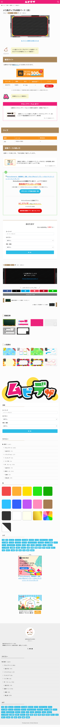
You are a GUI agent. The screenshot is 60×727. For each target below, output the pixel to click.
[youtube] (30, 649)
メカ (20, 13)
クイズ (36, 540)
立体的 (12, 550)
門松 (24, 550)
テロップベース (10, 448)
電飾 (28, 550)
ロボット (24, 13)
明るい (53, 547)
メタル (32, 545)
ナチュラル (40, 542)
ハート (3, 545)
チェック (24, 542)
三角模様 (12, 547)
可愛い (17, 547)
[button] (7, 291)
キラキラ (31, 540)
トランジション (10, 454)
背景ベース (11, 13)
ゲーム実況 (5, 542)
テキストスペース (32, 542)
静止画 (15, 13)
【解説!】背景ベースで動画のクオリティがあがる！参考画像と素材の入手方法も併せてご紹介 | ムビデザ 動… (36, 162)
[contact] (32, 649)
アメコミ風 (24, 540)
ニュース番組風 (48, 542)
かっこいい (17, 540)
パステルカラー (10, 545)
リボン (44, 545)
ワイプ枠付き (5, 547)
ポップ (23, 545)
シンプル (11, 542)
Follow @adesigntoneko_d (30, 279)
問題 (36, 547)
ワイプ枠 (8, 461)
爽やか (7, 550)
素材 (7, 444)
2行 (7, 540)
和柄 (28, 547)
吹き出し (23, 547)
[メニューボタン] (2, 2)
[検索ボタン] (58, 2)
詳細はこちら (49, 86)
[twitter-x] (28, 649)
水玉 (3, 550)
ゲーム (50, 540)
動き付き (9, 451)
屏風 (40, 547)
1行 (3, 540)
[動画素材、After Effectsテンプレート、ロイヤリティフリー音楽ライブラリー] (30, 179)
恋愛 (44, 547)
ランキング (9, 458)
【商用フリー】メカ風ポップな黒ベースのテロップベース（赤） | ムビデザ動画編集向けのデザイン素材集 (35, 114)
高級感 (32, 550)
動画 (8, 474)
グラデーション (43, 540)
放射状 (48, 547)
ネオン (55, 542)
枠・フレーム (10, 464)
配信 (20, 550)
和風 (32, 547)
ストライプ (17, 542)
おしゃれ (11, 540)
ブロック (18, 545)
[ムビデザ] (30, 2)
